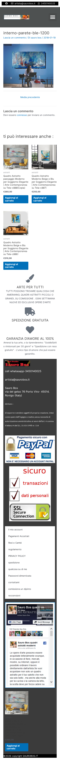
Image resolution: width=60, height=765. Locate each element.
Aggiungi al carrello (11, 199)
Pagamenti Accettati (18, 536)
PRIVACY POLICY (17, 556)
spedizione (14, 562)
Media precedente (30, 97)
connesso (22, 115)
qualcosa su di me (17, 569)
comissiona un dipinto (19, 589)
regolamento (15, 549)
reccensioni (14, 595)
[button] (53, 17)
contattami (13, 582)
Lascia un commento (14, 37)
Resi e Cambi (15, 542)
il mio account (15, 529)
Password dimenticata (19, 575)
